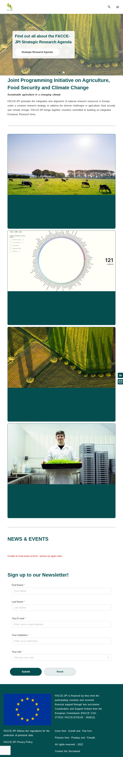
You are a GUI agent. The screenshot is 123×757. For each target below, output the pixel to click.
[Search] (109, 7)
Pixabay (75, 737)
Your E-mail (19, 618)
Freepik (91, 737)
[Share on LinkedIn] (120, 375)
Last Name (18, 601)
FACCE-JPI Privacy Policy (18, 742)
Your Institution (20, 635)
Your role (17, 652)
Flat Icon (87, 731)
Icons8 (71, 731)
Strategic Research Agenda (37, 52)
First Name (18, 585)
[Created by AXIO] (117, 696)
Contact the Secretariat (67, 751)
